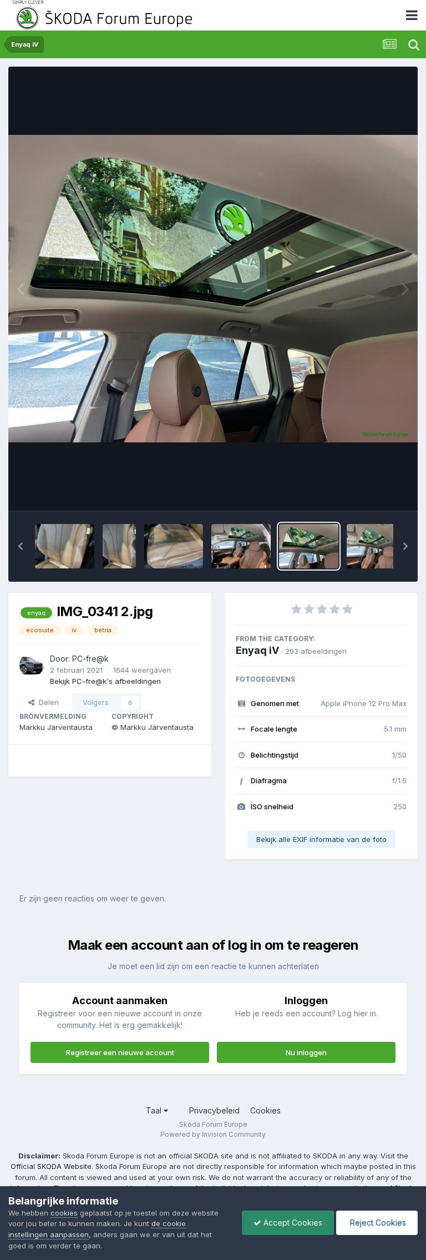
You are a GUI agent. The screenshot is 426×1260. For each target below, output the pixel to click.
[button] (20, 546)
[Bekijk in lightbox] (213, 288)
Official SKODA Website (51, 1166)
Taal (155, 1110)
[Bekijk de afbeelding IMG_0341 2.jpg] (308, 546)
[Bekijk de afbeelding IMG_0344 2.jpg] (119, 546)
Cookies (265, 1110)
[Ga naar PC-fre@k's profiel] (31, 665)
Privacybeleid (214, 1110)
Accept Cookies (291, 1222)
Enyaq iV (257, 650)
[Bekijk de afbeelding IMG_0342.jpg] (241, 546)
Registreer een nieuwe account (120, 1052)
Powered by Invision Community (213, 1134)
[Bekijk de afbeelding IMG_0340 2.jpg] (376, 546)
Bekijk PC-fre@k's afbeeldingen (105, 681)
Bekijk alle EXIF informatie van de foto (321, 839)
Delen (46, 702)
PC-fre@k (90, 658)
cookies (64, 1212)
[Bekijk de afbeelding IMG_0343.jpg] (174, 546)
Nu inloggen (306, 1052)
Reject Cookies (377, 1222)
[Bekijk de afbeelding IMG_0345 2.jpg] (64, 546)
